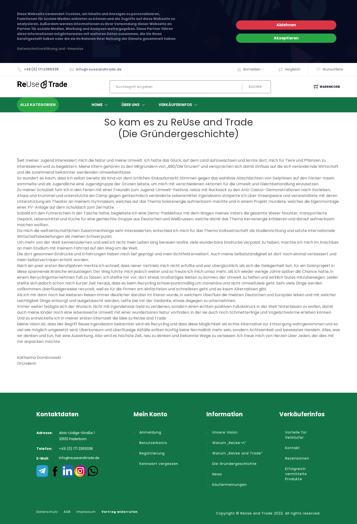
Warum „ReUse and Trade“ (237, 453)
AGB (67, 511)
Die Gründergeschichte (234, 463)
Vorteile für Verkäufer (296, 435)
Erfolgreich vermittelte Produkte (296, 473)
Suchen (255, 87)
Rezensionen (297, 458)
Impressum (86, 511)
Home (97, 104)
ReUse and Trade (256, 513)
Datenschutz (47, 511)
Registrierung (152, 453)
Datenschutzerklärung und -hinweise (50, 48)
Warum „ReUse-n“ (229, 442)
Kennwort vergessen (158, 463)
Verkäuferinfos (175, 104)
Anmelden (252, 69)
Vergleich (292, 69)
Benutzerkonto (153, 442)
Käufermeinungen (229, 484)
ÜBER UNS (130, 104)
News (217, 474)
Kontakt (292, 447)
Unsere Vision (225, 432)
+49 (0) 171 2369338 (41, 69)
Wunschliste (333, 69)
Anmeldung (150, 432)
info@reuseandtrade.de (99, 69)
